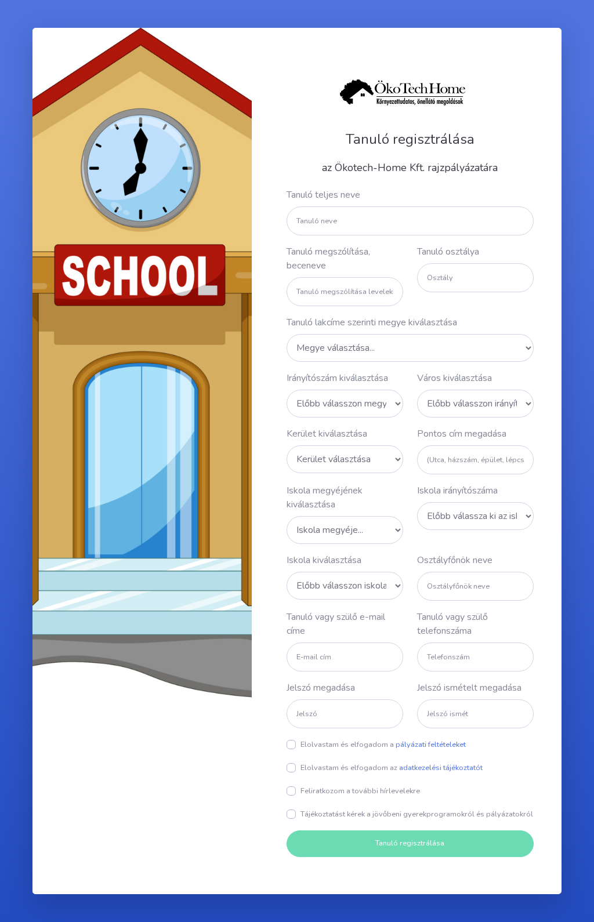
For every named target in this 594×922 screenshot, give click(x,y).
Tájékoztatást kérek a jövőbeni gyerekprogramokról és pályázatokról (416, 814)
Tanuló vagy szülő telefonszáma (452, 624)
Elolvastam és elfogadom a (383, 744)
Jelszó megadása (321, 687)
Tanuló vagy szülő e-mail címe (336, 624)
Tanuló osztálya (448, 251)
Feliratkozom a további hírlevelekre (360, 791)
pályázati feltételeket (431, 744)
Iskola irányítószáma (457, 490)
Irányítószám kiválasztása (337, 378)
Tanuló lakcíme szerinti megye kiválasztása (372, 322)
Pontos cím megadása (461, 433)
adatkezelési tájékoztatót (441, 768)
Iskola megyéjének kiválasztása (325, 497)
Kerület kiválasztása (327, 433)
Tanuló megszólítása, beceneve (328, 258)
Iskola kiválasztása (324, 560)
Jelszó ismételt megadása (469, 687)
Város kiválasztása (454, 378)
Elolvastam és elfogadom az (391, 768)
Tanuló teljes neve (323, 194)
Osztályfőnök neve (454, 560)
